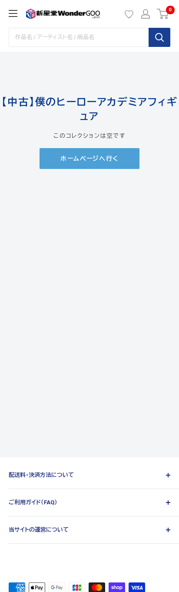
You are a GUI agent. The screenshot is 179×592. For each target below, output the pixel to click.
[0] (163, 14)
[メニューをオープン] (13, 13)
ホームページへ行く (89, 158)
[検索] (159, 37)
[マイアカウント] (145, 14)
